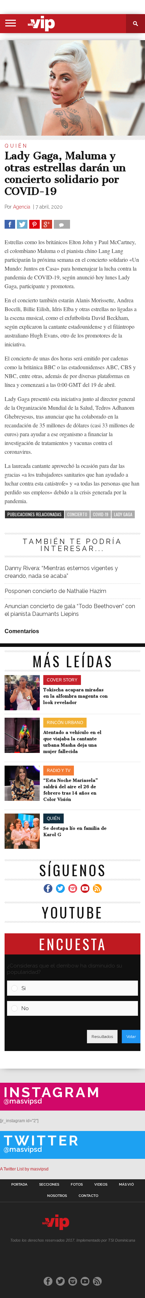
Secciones (49, 1184)
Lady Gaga (123, 514)
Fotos (77, 1184)
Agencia (22, 207)
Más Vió (126, 1184)
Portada (19, 1184)
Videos (100, 1184)
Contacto (88, 1196)
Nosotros (57, 1196)
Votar (131, 1036)
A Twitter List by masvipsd (24, 1169)
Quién (16, 146)
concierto (77, 514)
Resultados (102, 1036)
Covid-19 (100, 514)
